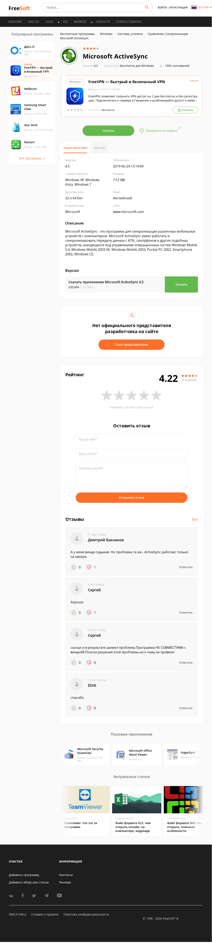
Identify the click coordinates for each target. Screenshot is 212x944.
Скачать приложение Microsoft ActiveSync (106, 282)
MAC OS (33, 22)
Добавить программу (24, 875)
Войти (162, 7)
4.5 (90, 66)
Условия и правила (45, 914)
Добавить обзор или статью (29, 882)
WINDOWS (15, 22)
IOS (65, 22)
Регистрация (179, 7)
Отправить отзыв (131, 497)
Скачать (108, 131)
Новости (103, 22)
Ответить (186, 567)
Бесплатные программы (77, 34)
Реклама (65, 882)
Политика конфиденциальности (86, 914)
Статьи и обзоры (128, 22)
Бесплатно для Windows (137, 66)
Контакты (66, 875)
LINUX (49, 22)
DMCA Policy (17, 914)
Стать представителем (131, 345)
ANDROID (80, 22)
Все (195, 519)
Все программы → (32, 158)
